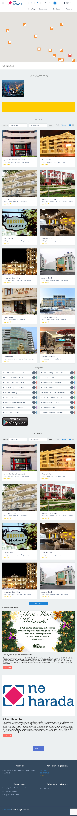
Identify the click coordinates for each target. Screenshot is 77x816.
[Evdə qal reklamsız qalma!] (38, 695)
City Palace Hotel (10, 199)
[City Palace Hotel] (19, 183)
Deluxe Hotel (46, 160)
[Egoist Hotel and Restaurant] (19, 143)
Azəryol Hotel (47, 278)
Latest (64, 125)
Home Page (31, 9)
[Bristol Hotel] (19, 222)
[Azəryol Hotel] (57, 261)
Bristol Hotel (8, 238)
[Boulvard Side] (57, 222)
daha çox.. (38, 748)
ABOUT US (43, 770)
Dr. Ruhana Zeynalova (9, 791)
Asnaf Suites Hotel (48, 356)
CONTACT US (44, 773)
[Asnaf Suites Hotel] (57, 340)
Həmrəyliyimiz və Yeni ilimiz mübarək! (14, 788)
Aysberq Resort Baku (49, 317)
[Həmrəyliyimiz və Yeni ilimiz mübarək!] (38, 631)
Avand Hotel (8, 317)
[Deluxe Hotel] (57, 143)
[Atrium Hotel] (19, 340)
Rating (58, 125)
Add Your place (47, 3)
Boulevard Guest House (12, 278)
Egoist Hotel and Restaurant (14, 160)
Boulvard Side (47, 238)
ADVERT (42, 775)
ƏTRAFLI (8, 667)
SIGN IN (68, 3)
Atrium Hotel (8, 356)
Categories (43, 9)
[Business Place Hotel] (57, 183)
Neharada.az (6, 810)
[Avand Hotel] (19, 301)
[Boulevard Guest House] (19, 261)
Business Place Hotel (49, 199)
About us (69, 9)
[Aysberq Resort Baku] (57, 301)
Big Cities (56, 9)
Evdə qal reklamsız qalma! (10, 795)
